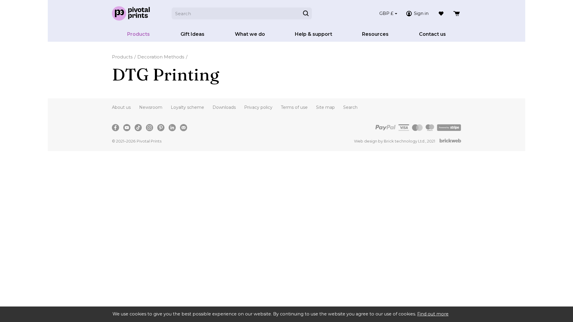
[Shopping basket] (457, 13)
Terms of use (294, 107)
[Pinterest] (161, 127)
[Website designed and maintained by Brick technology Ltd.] (450, 141)
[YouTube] (127, 127)
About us (121, 107)
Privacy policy (258, 107)
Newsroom (150, 107)
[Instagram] (149, 127)
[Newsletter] (183, 127)
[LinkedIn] (172, 127)
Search (350, 107)
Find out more (433, 314)
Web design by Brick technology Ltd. (389, 141)
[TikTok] (138, 127)
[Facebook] (115, 127)
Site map (325, 107)
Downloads (224, 107)
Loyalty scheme (187, 107)
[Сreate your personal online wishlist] (441, 13)
